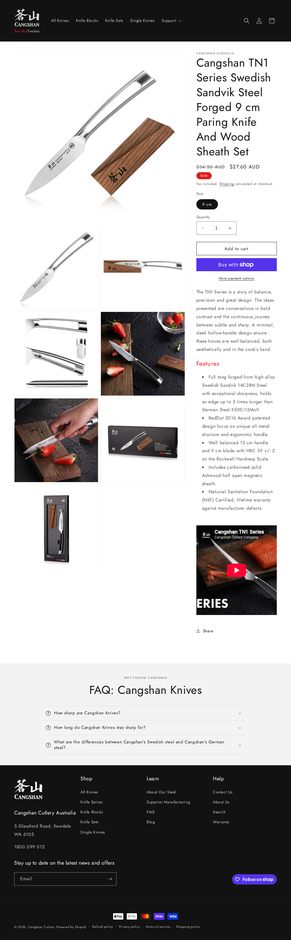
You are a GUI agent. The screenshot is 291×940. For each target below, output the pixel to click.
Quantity (203, 217)
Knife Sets (89, 822)
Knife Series (91, 802)
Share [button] (208, 631)
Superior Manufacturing (168, 802)
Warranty (221, 822)
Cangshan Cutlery (41, 927)
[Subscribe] (110, 879)
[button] (171, 20)
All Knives (89, 792)
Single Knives (92, 832)
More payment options (236, 278)
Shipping (226, 183)
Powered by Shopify (72, 927)
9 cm (207, 204)
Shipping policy (188, 926)
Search (219, 812)
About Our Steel (161, 792)
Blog (151, 822)
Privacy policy (129, 926)
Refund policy (102, 926)
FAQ (151, 812)
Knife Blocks (91, 812)
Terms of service (158, 926)
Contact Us (223, 792)
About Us (221, 802)
